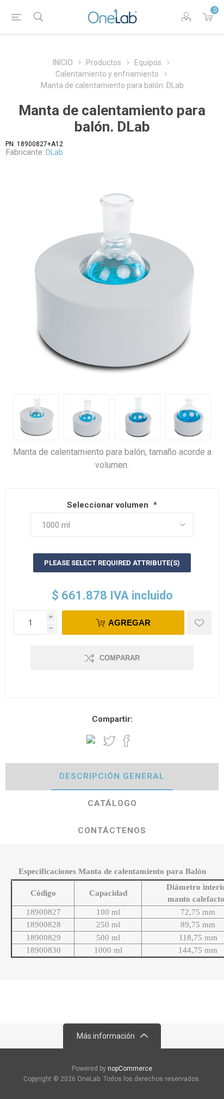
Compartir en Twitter (109, 741)
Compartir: (112, 719)
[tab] (112, 776)
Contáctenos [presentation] (112, 830)
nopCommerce (130, 1068)
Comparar (119, 658)
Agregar (129, 622)
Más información (106, 1036)
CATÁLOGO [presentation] (112, 803)
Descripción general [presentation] (112, 776)
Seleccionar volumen (109, 505)
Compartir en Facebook (127, 741)
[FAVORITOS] (199, 622)
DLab (54, 152)
